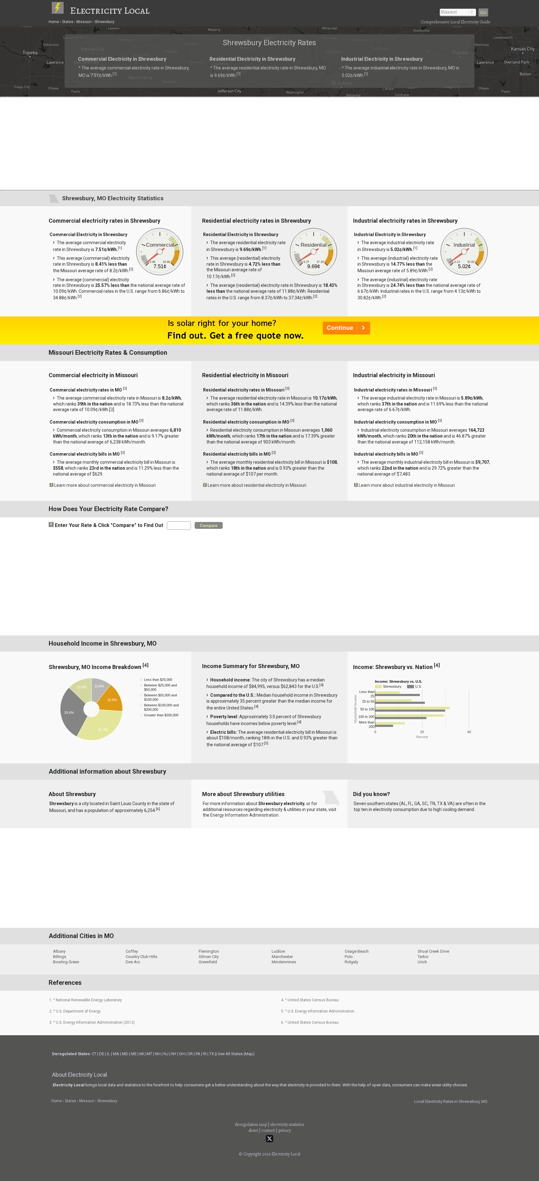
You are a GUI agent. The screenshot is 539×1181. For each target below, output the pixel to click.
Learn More (203, 592)
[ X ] (366, 540)
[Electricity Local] (60, 10)
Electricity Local (110, 10)
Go (483, 12)
